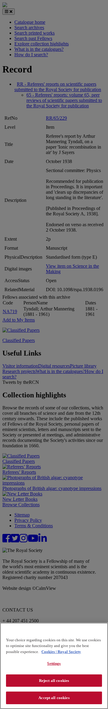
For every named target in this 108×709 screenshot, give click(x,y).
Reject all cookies (54, 680)
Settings (54, 663)
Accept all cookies (53, 697)
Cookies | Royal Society (61, 651)
